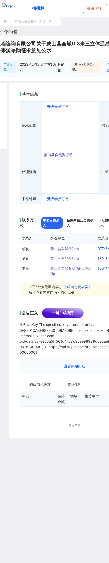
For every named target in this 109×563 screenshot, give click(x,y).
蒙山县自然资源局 (58, 155)
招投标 (38, 8)
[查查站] (15, 8)
